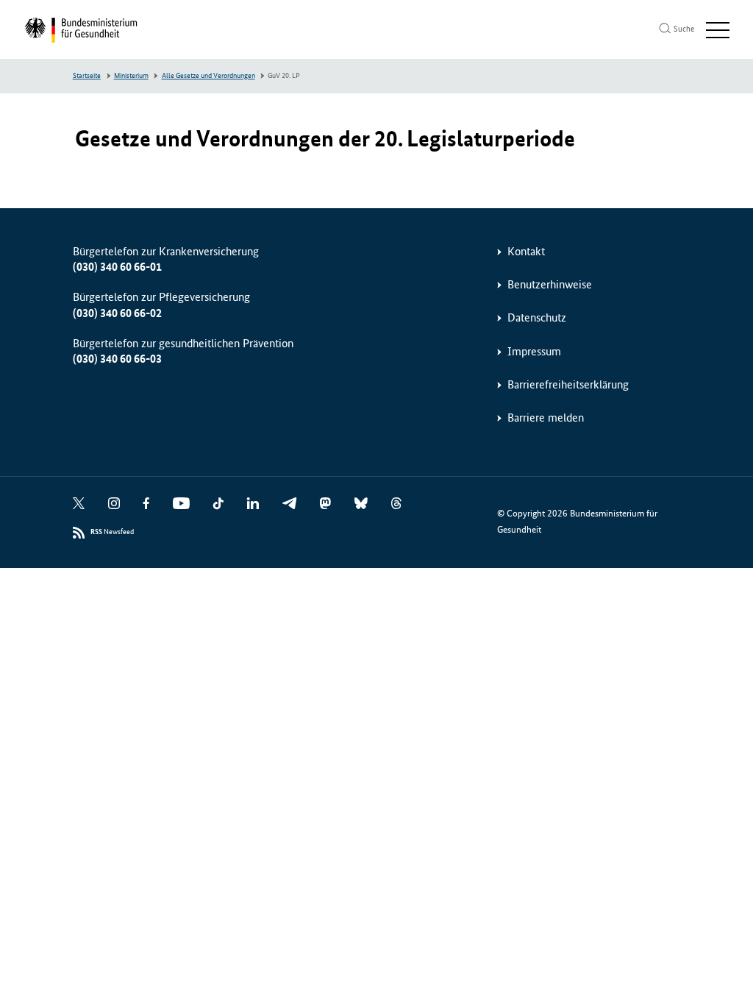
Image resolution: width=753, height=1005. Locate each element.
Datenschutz (536, 317)
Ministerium (131, 75)
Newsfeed (112, 532)
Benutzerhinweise (549, 284)
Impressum (534, 351)
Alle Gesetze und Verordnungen (208, 75)
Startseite (87, 75)
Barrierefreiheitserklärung (568, 384)
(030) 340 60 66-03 (117, 359)
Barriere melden (545, 418)
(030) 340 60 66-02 (117, 313)
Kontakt (526, 251)
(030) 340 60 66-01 (117, 267)
